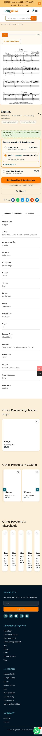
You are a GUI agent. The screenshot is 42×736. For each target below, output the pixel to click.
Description (29, 213)
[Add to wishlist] (37, 421)
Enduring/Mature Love (10, 122)
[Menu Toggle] (36, 11)
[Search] (34, 18)
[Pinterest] (27, 616)
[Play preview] (5, 35)
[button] (13, 200)
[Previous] (4, 489)
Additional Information (13, 213)
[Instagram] (22, 616)
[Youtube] (16, 616)
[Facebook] (6, 616)
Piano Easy (11, 24)
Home (3, 24)
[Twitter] (11, 616)
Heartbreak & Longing (28, 122)
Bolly (11, 10)
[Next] (37, 489)
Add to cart (21, 191)
